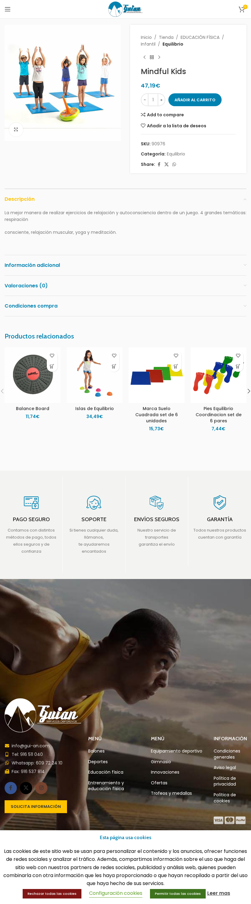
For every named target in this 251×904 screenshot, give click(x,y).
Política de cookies (225, 798)
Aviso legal (225, 768)
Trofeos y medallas (171, 793)
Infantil (148, 44)
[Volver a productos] (151, 57)
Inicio (146, 37)
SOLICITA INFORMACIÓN (36, 806)
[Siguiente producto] (159, 57)
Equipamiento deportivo (176, 751)
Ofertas (159, 783)
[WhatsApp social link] (174, 164)
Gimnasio (161, 762)
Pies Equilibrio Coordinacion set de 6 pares (219, 414)
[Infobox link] (31, 525)
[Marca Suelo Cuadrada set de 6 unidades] (157, 375)
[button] (52, 366)
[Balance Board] (33, 375)
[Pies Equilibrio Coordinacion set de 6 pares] (219, 375)
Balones (96, 751)
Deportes (98, 762)
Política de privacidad (225, 781)
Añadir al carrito (194, 100)
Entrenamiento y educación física (106, 786)
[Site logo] (125, 9)
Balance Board (32, 408)
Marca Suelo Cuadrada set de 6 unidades (156, 414)
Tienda (166, 37)
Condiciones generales (227, 754)
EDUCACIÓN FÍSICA (200, 37)
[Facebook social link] (159, 164)
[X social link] (166, 164)
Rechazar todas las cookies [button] (52, 893)
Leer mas (218, 893)
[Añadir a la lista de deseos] (52, 355)
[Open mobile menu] (8, 9)
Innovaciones (165, 772)
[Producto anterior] (144, 57)
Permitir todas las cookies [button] (178, 893)
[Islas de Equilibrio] (95, 375)
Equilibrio (173, 44)
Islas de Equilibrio (94, 408)
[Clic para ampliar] (16, 129)
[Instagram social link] (41, 788)
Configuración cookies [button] (115, 893)
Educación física (105, 772)
